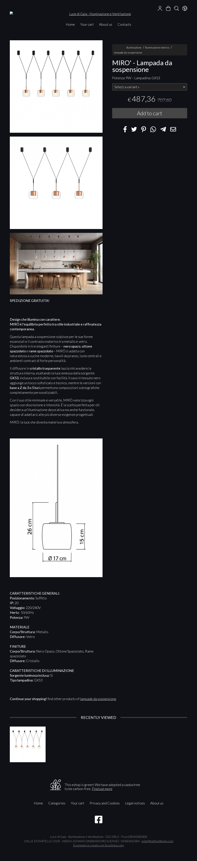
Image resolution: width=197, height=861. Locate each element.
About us (105, 24)
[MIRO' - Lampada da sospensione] (56, 86)
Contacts (124, 24)
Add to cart (149, 113)
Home (70, 24)
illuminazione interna (157, 47)
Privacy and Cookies (105, 803)
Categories (56, 803)
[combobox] (149, 87)
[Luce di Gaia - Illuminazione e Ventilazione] (98, 10)
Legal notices (135, 803)
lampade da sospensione (128, 52)
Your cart (87, 24)
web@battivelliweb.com (157, 841)
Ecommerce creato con (98, 845)
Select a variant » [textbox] (126, 87)
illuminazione (133, 47)
